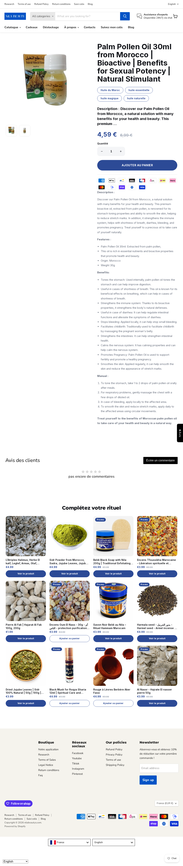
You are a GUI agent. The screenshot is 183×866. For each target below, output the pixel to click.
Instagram (78, 768)
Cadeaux (32, 27)
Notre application (48, 749)
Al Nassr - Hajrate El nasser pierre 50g (154, 691)
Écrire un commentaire (160, 460)
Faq (40, 775)
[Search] (125, 16)
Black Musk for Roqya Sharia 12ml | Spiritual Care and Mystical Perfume (68, 691)
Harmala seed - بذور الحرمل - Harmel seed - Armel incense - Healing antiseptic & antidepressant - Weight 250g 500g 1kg (156, 626)
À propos (70, 27)
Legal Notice (45, 765)
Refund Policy (41, 4)
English (172, 4)
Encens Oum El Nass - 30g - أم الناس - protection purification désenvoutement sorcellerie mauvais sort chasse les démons (69, 626)
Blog (90, 4)
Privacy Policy (114, 754)
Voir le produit (26, 573)
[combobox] (69, 842)
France (165, 803)
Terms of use (24, 4)
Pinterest (77, 774)
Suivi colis (79, 4)
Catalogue (11, 27)
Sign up (148, 780)
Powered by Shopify (15, 826)
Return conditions (61, 4)
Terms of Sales (47, 760)
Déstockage (51, 27)
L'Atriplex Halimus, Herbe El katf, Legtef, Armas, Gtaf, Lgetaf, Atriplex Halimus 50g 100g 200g (23, 561)
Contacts (89, 27)
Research (9, 4)
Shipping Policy (115, 765)
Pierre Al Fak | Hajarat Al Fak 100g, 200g (24, 626)
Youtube (77, 758)
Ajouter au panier (69, 638)
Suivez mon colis (112, 27)
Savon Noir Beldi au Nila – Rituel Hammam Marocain (109, 626)
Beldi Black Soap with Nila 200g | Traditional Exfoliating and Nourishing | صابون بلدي (111, 561)
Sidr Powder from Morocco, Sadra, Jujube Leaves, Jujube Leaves (68, 561)
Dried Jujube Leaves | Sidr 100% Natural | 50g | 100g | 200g (23, 691)
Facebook (77, 753)
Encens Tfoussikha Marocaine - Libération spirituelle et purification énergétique (156, 561)
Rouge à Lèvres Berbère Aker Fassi (111, 691)
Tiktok (75, 763)
